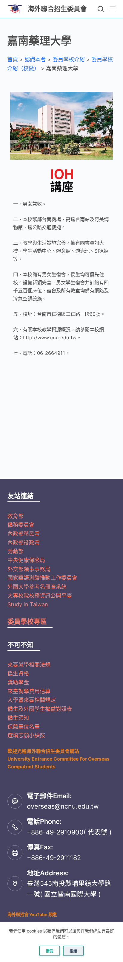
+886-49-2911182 (54, 858)
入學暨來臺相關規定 (31, 700)
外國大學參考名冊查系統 (37, 587)
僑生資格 (18, 673)
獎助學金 (18, 682)
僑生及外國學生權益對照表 (39, 709)
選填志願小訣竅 (26, 735)
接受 (49, 950)
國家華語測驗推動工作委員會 (42, 578)
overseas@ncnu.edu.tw (63, 806)
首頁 (12, 59)
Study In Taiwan (27, 604)
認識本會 (35, 59)
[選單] (113, 9)
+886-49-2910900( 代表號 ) (69, 832)
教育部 (15, 516)
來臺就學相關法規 (28, 665)
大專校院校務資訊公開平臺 (39, 596)
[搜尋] (101, 9)
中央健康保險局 (26, 560)
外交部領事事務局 (28, 569)
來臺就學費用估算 (28, 691)
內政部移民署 (23, 534)
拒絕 (73, 950)
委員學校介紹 (69, 59)
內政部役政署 (23, 543)
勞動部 (15, 551)
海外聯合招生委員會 (57, 9)
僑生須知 (18, 718)
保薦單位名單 (23, 727)
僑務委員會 (20, 525)
